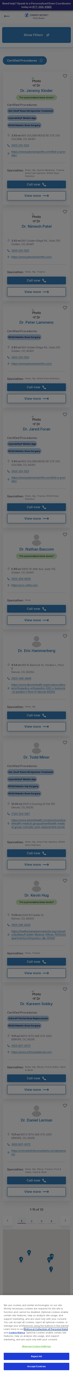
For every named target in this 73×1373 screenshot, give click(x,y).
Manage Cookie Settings (36, 1346)
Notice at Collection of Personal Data (45, 1329)
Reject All (36, 1356)
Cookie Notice (17, 1332)
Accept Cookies (36, 1366)
